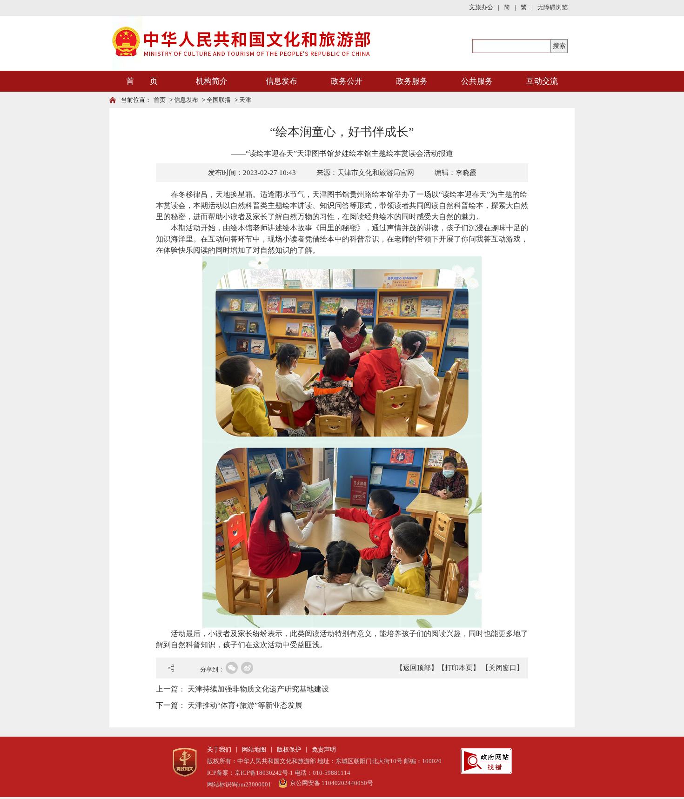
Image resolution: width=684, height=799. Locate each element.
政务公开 (346, 81)
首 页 (142, 81)
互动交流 (542, 81)
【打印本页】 (459, 667)
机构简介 (212, 81)
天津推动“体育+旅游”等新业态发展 (245, 705)
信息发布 (281, 81)
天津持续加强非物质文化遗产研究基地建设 (258, 689)
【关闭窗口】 (502, 667)
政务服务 (412, 81)
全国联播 (219, 99)
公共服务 (477, 81)
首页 (160, 99)
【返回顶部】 (417, 667)
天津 (245, 99)
